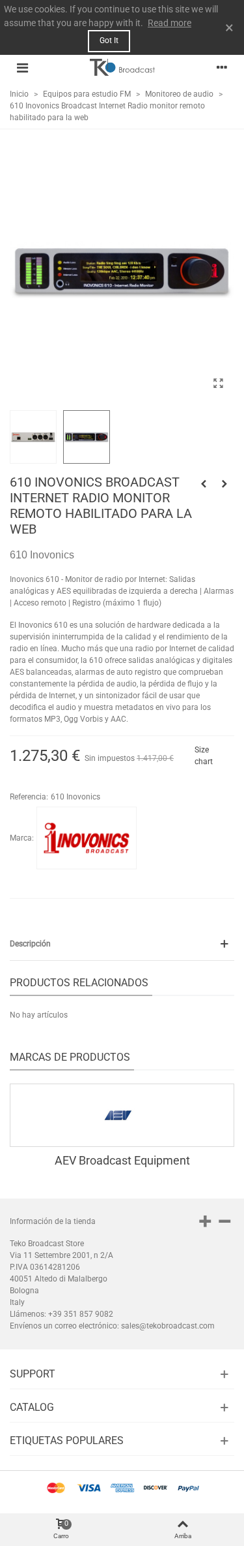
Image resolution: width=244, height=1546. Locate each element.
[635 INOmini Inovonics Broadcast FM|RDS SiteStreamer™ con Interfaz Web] (224, 484)
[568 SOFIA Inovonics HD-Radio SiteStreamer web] (203, 484)
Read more (169, 23)
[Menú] (22, 67)
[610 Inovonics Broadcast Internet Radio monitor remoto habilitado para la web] (218, 383)
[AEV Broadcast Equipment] (122, 1115)
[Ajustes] (222, 67)
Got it (109, 40)
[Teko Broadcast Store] (122, 67)
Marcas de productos (70, 1057)
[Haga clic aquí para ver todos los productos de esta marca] (86, 838)
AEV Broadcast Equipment (122, 1160)
